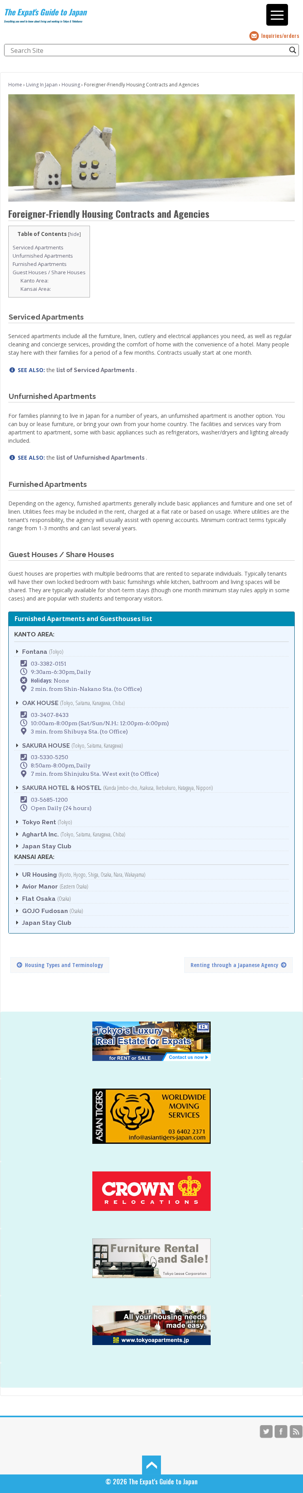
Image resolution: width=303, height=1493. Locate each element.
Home (15, 84)
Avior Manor (40, 886)
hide (74, 234)
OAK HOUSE (40, 703)
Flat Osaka (39, 898)
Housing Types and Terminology (64, 965)
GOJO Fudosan (45, 911)
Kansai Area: (36, 288)
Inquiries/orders (280, 35)
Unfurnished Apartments (43, 255)
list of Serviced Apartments (95, 370)
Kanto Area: (35, 280)
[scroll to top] (151, 1464)
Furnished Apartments (40, 264)
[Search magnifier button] (292, 50)
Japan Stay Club (46, 846)
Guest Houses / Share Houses (49, 272)
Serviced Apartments (38, 247)
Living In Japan (42, 84)
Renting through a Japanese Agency (234, 965)
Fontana (34, 651)
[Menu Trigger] (277, 15)
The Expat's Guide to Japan (45, 12)
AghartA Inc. (40, 834)
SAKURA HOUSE (46, 745)
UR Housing (39, 874)
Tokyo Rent (39, 822)
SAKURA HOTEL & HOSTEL (61, 787)
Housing (71, 84)
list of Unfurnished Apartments (100, 458)
